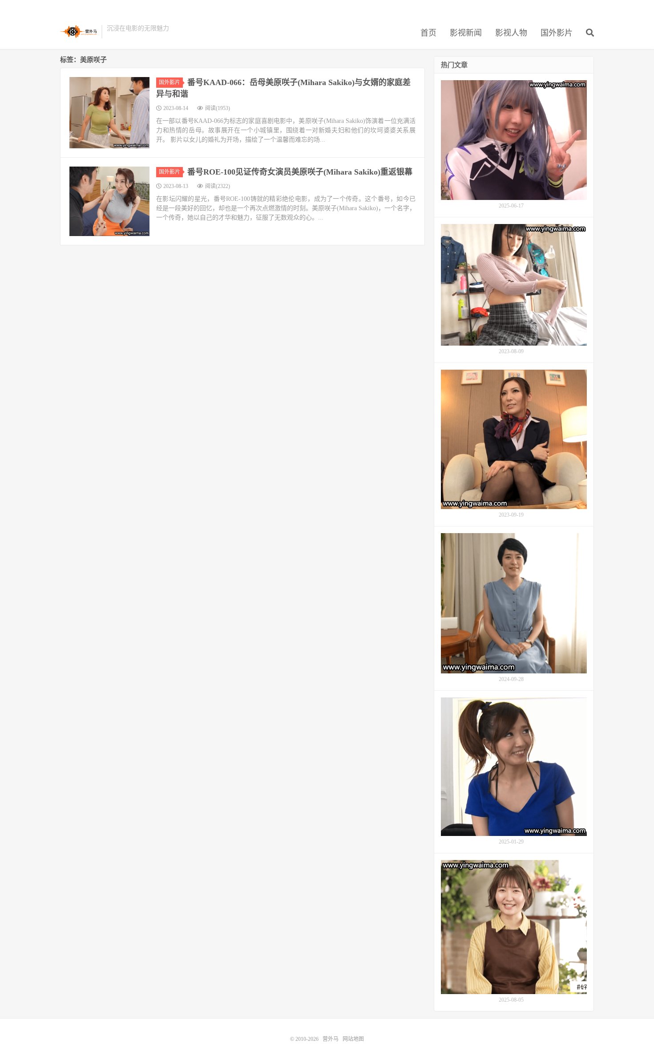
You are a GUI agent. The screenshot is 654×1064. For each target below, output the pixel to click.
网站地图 (353, 1039)
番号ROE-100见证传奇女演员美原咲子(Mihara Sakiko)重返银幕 (299, 171)
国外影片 (557, 33)
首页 (428, 33)
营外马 (78, 31)
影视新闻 (466, 33)
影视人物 (511, 33)
